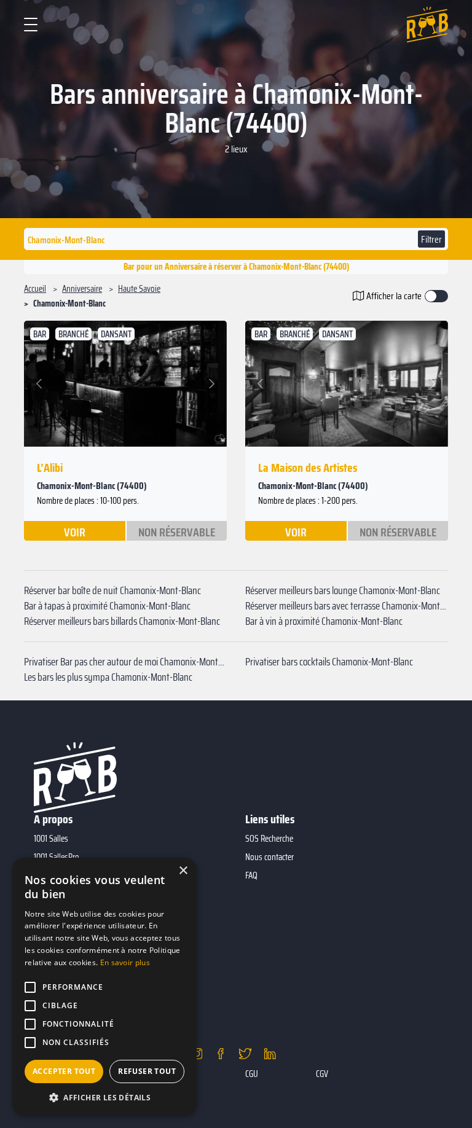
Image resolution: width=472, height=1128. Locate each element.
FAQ (251, 875)
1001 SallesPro (56, 857)
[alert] (104, 987)
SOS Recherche (269, 838)
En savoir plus (125, 962)
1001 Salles (51, 838)
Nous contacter (269, 857)
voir (74, 531)
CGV (322, 1074)
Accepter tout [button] (64, 1071)
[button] (41, 384)
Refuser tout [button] (147, 1071)
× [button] (182, 870)
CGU (251, 1074)
